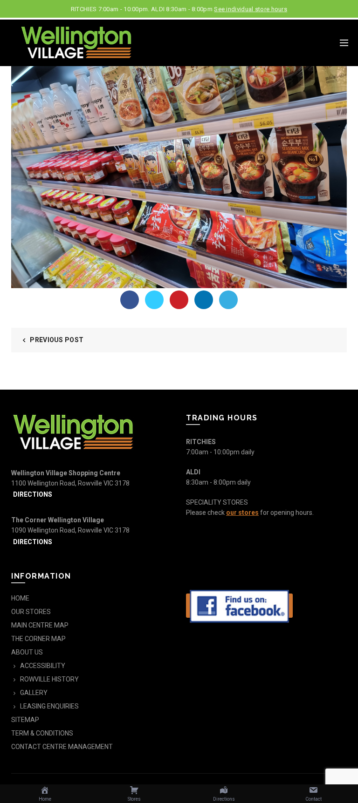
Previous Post (56, 340)
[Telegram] (228, 299)
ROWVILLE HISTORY (49, 679)
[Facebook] (129, 299)
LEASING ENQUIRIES (49, 706)
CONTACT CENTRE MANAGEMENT (62, 746)
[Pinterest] (179, 299)
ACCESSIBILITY (42, 665)
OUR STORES (31, 611)
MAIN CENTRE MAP (40, 625)
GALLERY (34, 692)
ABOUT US (27, 652)
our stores (242, 512)
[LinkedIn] (203, 299)
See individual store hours (250, 9)
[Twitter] (154, 299)
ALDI (193, 472)
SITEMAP (25, 719)
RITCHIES (201, 441)
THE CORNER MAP (38, 638)
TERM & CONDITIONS (42, 733)
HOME (20, 598)
